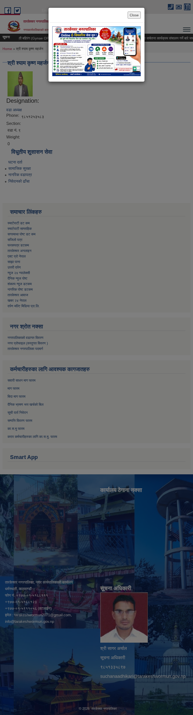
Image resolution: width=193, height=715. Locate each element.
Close (134, 15)
